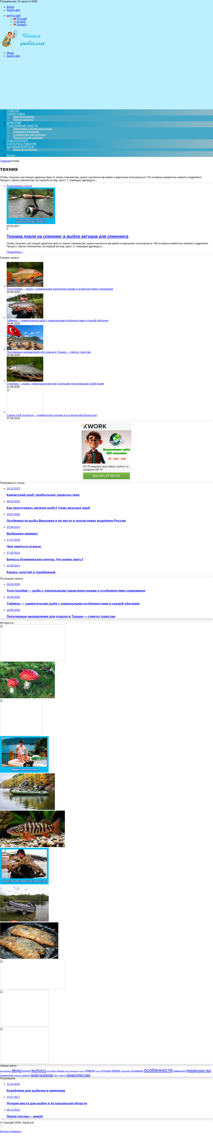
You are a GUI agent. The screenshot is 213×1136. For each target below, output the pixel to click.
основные (137, 1071)
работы (26, 1075)
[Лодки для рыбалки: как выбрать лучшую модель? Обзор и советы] (27, 809)
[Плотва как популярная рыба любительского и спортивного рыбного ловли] (32, 660)
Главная (5, 161)
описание (125, 1071)
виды (17, 1070)
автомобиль (5, 1071)
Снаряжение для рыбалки (29, 134)
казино (60, 1071)
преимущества (198, 1071)
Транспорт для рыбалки (28, 137)
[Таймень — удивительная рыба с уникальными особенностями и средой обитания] (25, 317)
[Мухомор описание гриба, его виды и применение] (27, 697)
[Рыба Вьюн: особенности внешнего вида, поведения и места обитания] (32, 846)
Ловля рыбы (16, 113)
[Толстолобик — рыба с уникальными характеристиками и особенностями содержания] (25, 286)
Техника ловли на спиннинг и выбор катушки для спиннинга (67, 236)
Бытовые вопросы (20, 146)
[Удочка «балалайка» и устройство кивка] (24, 1062)
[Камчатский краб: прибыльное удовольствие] (24, 883)
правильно (179, 1071)
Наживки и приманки (26, 131)
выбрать (38, 1071)
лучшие (106, 1071)
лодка (97, 1071)
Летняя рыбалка (23, 119)
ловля (90, 1071)
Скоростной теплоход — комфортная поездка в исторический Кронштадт (52, 415)
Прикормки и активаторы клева (32, 128)
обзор (115, 1071)
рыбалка (46, 1075)
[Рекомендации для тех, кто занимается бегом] (24, 1025)
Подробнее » (15, 252)
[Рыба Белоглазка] (21, 734)
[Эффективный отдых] (24, 771)
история (51, 1071)
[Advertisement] (106, 83)
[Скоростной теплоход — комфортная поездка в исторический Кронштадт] (25, 412)
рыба (34, 1075)
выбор (27, 1071)
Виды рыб (14, 122)
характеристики (78, 1075)
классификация (71, 1071)
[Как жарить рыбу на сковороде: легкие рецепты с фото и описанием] (29, 958)
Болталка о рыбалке (21, 143)
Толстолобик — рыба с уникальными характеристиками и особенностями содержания (60, 289)
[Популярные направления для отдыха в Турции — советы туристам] (25, 349)
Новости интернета (25, 149)
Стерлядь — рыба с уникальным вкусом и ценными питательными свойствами (55, 383)
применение (7, 1075)
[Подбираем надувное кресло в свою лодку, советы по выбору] (24, 920)
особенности (158, 1070)
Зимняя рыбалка (23, 116)
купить (81, 1071)
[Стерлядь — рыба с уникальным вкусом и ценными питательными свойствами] (25, 380)
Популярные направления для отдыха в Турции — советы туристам (49, 352)
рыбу (56, 1075)
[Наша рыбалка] (23, 47)
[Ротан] (32, 988)
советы (62, 1075)
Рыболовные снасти (22, 125)
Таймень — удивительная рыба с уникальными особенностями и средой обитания (57, 320)
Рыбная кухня (17, 140)
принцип (17, 1075)
